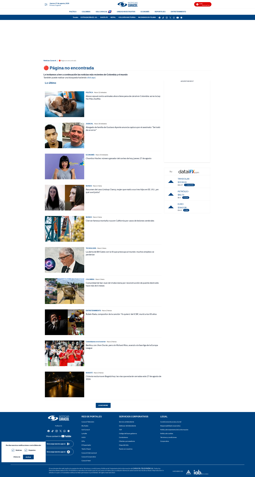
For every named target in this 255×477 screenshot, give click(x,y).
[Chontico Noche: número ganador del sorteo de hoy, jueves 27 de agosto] (64, 166)
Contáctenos (123, 437)
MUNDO (89, 186)
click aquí (91, 77)
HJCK (84, 437)
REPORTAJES (160, 12)
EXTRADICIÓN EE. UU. (89, 17)
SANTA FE (104, 17)
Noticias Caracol (50, 61)
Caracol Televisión (88, 422)
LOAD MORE (103, 405)
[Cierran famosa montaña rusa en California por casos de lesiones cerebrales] (64, 229)
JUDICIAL (89, 124)
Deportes (32, 450)
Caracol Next (86, 461)
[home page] (127, 4)
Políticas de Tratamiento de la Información (115, 468)
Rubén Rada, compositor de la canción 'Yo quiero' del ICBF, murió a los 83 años (121, 314)
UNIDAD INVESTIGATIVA (126, 12)
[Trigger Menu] (46, 4)
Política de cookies (166, 433)
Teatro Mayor (86, 449)
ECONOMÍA (145, 12)
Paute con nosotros (125, 449)
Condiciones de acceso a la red (170, 422)
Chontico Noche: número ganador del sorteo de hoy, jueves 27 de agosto (118, 158)
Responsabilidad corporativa (170, 426)
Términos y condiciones (168, 437)
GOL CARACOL (101, 12)
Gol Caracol (86, 430)
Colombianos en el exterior (96, 342)
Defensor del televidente (127, 426)
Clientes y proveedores (127, 441)
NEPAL (113, 17)
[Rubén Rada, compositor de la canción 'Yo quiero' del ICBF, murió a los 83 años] (64, 322)
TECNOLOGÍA (91, 248)
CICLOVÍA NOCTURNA (127, 17)
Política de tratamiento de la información (174, 430)
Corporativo (164, 441)
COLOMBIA (86, 12)
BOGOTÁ (89, 373)
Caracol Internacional (89, 453)
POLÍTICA (72, 12)
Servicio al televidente (126, 422)
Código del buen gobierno (128, 433)
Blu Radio (85, 426)
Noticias (19, 450)
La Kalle (84, 433)
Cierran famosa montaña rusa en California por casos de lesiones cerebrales (120, 220)
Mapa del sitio (124, 445)
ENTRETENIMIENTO (178, 12)
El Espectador (86, 445)
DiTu (83, 441)
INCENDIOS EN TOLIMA (147, 17)
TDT (120, 430)
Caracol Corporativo (89, 457)
